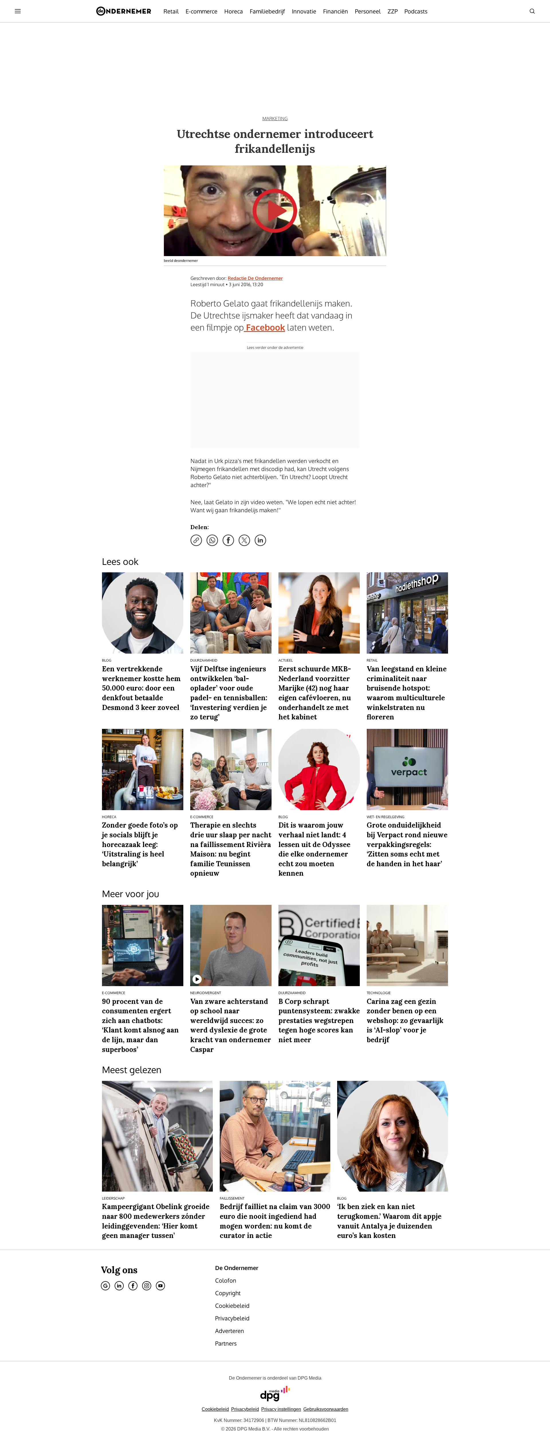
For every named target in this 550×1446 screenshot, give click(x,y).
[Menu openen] (18, 11)
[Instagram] (146, 1285)
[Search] (532, 11)
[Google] (105, 1285)
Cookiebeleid (215, 1409)
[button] (281, 1409)
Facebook (264, 327)
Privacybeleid (245, 1409)
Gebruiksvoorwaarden (325, 1409)
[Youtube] (160, 1285)
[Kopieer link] (196, 540)
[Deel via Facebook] (228, 540)
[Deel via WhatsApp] (212, 540)
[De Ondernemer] (123, 11)
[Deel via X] (244, 540)
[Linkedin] (119, 1285)
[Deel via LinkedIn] (260, 540)
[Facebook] (133, 1285)
